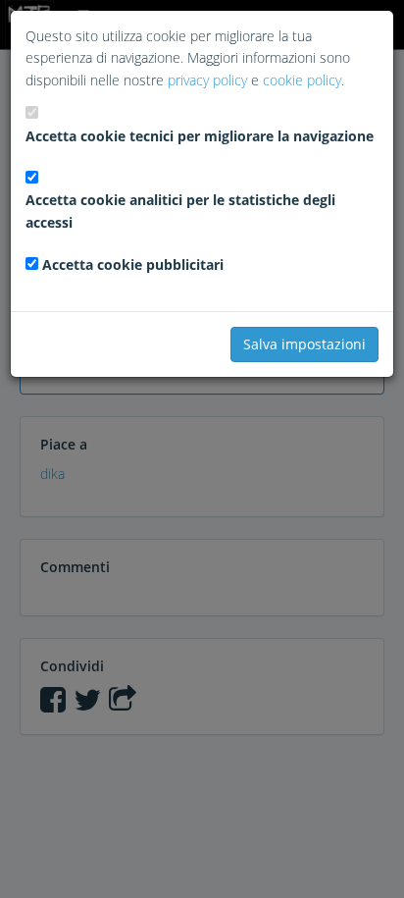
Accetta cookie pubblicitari (133, 264)
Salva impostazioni (304, 344)
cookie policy (302, 80)
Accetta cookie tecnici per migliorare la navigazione (199, 136)
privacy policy (207, 80)
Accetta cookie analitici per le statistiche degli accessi (180, 210)
